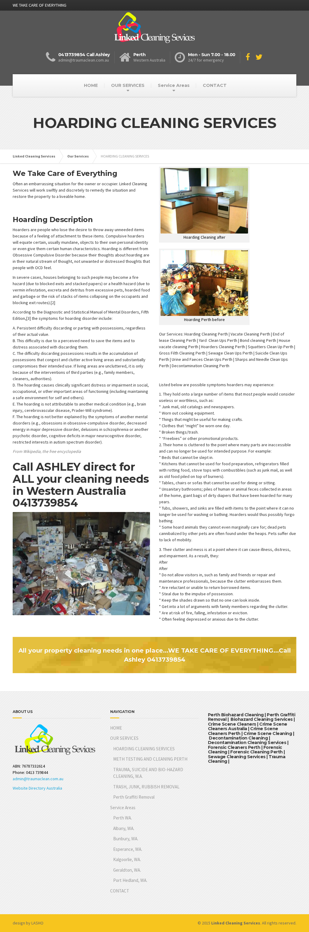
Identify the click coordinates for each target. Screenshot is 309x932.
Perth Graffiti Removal (133, 797)
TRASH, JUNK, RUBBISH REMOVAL (146, 787)
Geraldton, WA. (127, 870)
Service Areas (174, 85)
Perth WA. (122, 818)
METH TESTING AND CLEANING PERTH (150, 759)
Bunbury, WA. (125, 838)
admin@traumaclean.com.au (38, 778)
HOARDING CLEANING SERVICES (144, 749)
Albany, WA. (123, 828)
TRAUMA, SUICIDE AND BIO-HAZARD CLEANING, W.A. (148, 773)
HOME (91, 85)
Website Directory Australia (37, 788)
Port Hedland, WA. (130, 880)
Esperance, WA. (127, 849)
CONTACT (215, 85)
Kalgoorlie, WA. (127, 859)
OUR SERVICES (128, 85)
